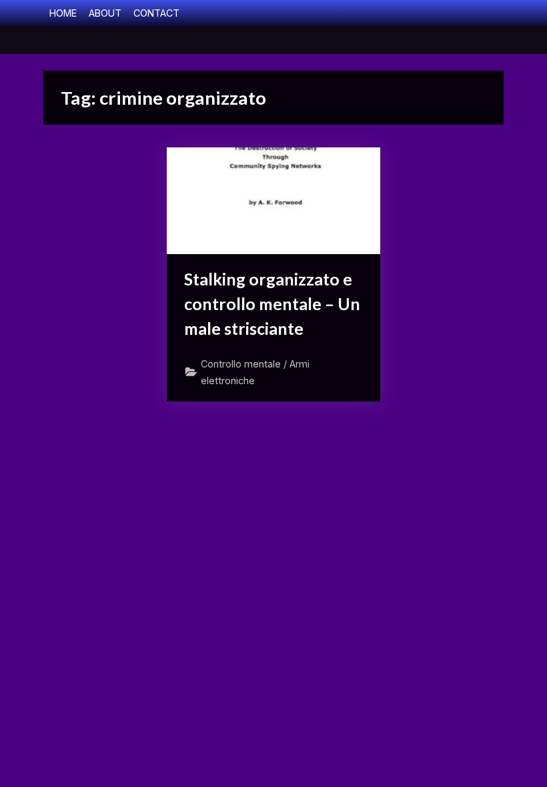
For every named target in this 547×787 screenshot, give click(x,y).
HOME (63, 13)
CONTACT (156, 13)
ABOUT (105, 13)
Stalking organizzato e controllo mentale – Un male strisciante (272, 303)
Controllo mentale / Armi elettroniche (255, 372)
